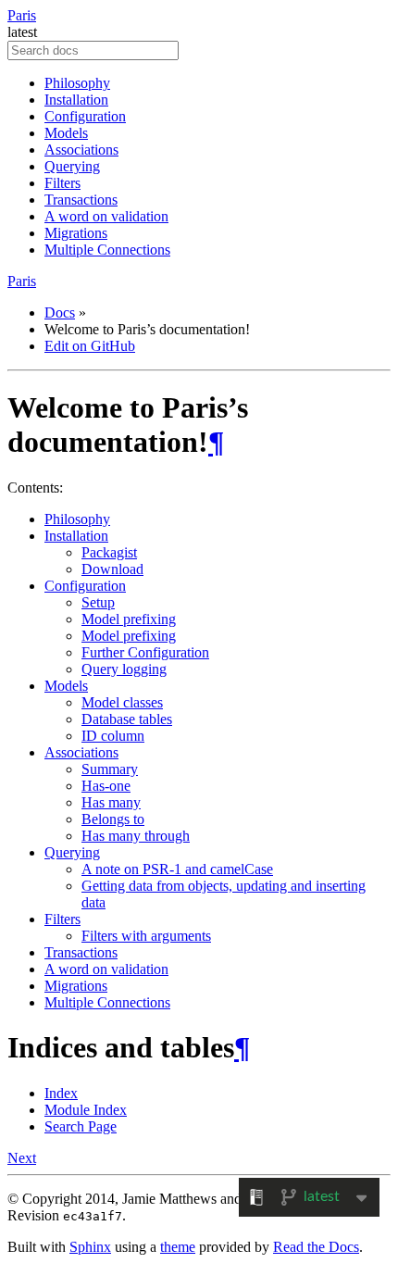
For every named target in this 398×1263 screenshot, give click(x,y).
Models (66, 133)
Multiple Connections (107, 249)
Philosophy (77, 83)
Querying (72, 166)
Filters (62, 183)
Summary (109, 769)
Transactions (81, 199)
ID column (112, 736)
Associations (81, 149)
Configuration (85, 116)
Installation (76, 99)
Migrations (75, 233)
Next (21, 1158)
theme (177, 1247)
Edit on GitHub (89, 346)
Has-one (106, 786)
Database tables (126, 719)
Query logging (124, 669)
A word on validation (106, 216)
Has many (111, 802)
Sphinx (90, 1247)
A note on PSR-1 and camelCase (177, 869)
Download (112, 569)
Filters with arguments (146, 936)
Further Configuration (145, 652)
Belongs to (112, 819)
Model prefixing (128, 619)
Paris (21, 15)
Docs (59, 312)
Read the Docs (316, 1247)
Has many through (135, 836)
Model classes (122, 702)
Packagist (109, 552)
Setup (98, 602)
